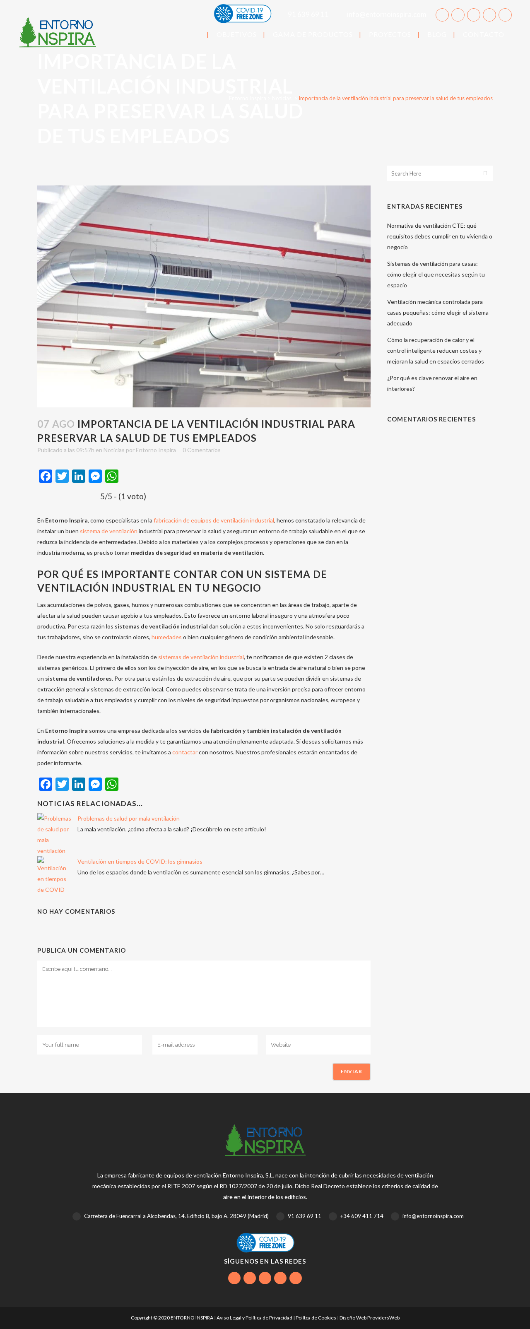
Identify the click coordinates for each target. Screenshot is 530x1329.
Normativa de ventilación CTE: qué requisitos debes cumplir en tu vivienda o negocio (439, 236)
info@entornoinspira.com (386, 14)
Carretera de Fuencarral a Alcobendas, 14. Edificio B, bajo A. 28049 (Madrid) (176, 1216)
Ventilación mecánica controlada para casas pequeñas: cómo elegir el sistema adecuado (438, 312)
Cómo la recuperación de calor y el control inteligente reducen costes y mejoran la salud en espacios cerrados (435, 350)
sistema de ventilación (108, 530)
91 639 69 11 (308, 14)
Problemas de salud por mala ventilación (128, 818)
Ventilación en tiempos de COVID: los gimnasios (139, 861)
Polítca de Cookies (316, 1318)
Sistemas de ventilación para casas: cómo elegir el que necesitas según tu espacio (436, 274)
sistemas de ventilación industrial (201, 656)
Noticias (282, 98)
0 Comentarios (202, 449)
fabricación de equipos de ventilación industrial (214, 520)
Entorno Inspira (247, 98)
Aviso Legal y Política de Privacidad (254, 1318)
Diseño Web (353, 1318)
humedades (167, 636)
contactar (185, 752)
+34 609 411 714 (362, 1216)
